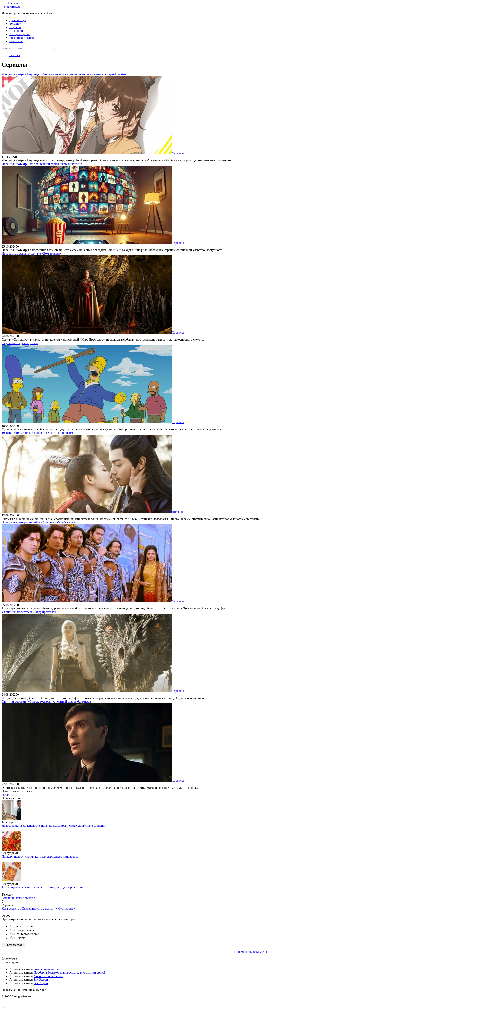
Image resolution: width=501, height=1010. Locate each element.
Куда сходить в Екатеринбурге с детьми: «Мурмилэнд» (38, 908)
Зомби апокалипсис (47, 969)
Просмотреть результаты (250, 951)
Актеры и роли (19, 34)
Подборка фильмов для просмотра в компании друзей (70, 972)
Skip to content (11, 3)
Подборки (16, 30)
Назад (5, 794)
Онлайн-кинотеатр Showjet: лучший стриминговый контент (42, 164)
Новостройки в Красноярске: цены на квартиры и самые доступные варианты (54, 825)
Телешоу (15, 23)
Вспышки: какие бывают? (19, 898)
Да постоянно (23, 926)
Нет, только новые (26, 934)
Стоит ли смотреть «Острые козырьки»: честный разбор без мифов (46, 701)
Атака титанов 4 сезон (48, 976)
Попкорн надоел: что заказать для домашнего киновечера (40, 856)
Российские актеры (22, 37)
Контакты (16, 41)
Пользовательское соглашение (22, 1003)
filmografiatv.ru (11, 6)
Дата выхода (17, 20)
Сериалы (15, 27)
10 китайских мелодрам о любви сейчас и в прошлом (37, 432)
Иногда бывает (24, 930)
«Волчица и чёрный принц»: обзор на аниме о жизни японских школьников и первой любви (64, 74)
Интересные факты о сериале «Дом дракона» (32, 253)
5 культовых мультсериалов (20, 343)
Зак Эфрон (41, 979)
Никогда (19, 938)
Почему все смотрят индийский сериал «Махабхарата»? (39, 522)
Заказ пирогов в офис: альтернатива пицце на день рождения (42, 887)
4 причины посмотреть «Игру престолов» (30, 612)
